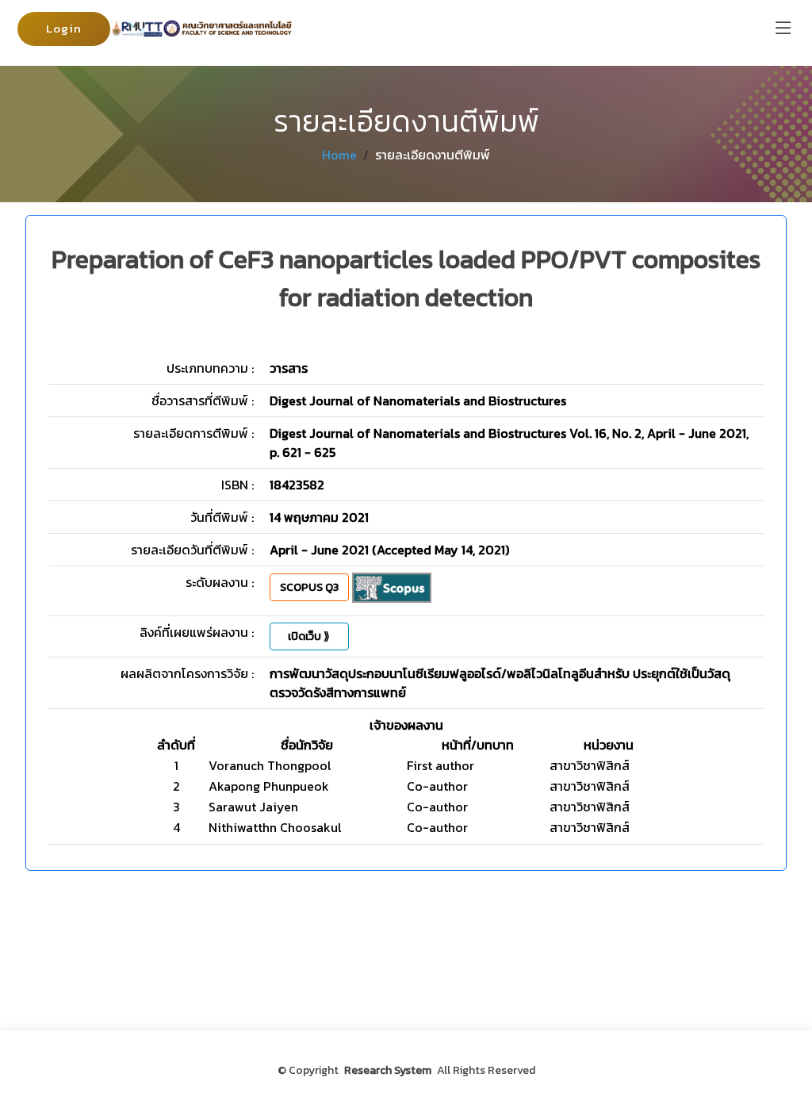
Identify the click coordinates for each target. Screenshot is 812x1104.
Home (339, 154)
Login (64, 28)
